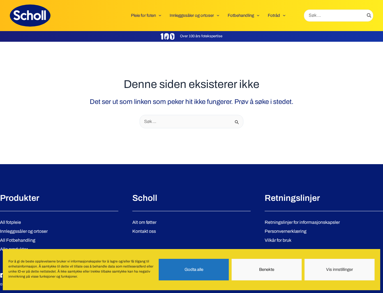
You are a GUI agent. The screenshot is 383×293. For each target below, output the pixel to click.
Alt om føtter (144, 222)
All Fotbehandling (17, 240)
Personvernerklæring (285, 231)
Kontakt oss (144, 231)
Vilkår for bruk (278, 240)
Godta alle (193, 270)
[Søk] (369, 16)
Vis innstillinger (339, 270)
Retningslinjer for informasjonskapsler (302, 222)
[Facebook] (2, 275)
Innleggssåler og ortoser (24, 231)
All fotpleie (10, 222)
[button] (158, 15)
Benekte (266, 270)
